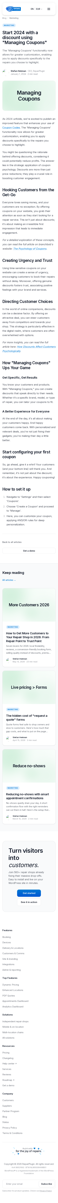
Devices (6, 942)
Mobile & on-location (13, 1026)
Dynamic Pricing (10, 984)
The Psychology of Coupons (29, 248)
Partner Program (10, 1111)
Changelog (7, 1058)
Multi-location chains (12, 1032)
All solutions (8, 1037)
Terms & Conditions (12, 1133)
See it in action (29, 902)
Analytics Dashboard (12, 1006)
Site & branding (10, 958)
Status (5, 1122)
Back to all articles (12, 542)
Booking (6, 937)
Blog (4, 18)
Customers (8, 1100)
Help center (8, 1063)
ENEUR (35, 9)
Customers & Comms (13, 953)
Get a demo (29, 550)
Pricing (5, 1052)
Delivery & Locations (12, 948)
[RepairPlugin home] (13, 9)
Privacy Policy (9, 1127)
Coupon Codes (11, 127)
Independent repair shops (15, 1021)
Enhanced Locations (12, 990)
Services (6, 1069)
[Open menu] (49, 9)
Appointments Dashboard (15, 1001)
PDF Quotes (8, 995)
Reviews (6, 1074)
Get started (29, 893)
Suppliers (7, 1105)
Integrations (8, 964)
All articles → (9, 580)
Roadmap (7, 1080)
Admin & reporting (11, 969)
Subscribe (46, 1184)
